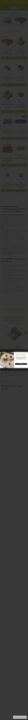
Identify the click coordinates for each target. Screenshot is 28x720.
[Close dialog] (27, 352)
